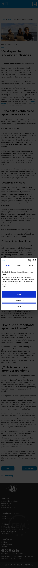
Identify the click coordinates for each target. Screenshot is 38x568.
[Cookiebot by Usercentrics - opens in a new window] (28, 260)
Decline (19, 306)
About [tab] (31, 265)
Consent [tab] (7, 265)
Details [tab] (19, 265)
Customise (17, 300)
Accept (19, 294)
